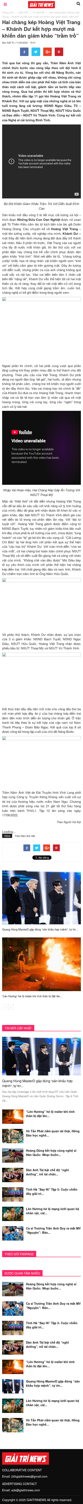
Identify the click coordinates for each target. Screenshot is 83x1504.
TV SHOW (38, 12)
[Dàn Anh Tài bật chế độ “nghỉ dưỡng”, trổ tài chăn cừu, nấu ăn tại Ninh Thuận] (12, 1174)
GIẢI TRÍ (23, 12)
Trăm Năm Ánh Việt (25, 835)
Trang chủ (8, 12)
